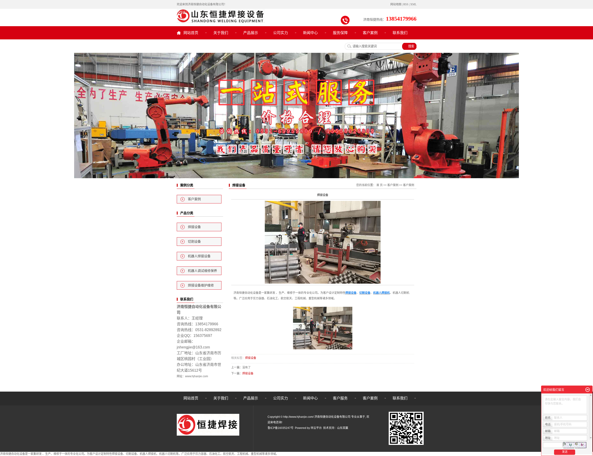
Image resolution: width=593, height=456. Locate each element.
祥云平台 (316, 428)
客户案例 (370, 33)
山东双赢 (342, 428)
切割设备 (194, 241)
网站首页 (190, 33)
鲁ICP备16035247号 (280, 428)
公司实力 (280, 33)
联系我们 (400, 33)
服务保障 (340, 33)
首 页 (379, 185)
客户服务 (340, 398)
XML (413, 4)
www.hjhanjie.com (196, 376)
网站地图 (395, 4)
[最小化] (587, 389)
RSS (405, 4)
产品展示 (250, 33)
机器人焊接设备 (199, 256)
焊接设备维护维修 (201, 285)
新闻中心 (310, 33)
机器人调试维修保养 (202, 270)
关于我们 (220, 33)
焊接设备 (194, 227)
